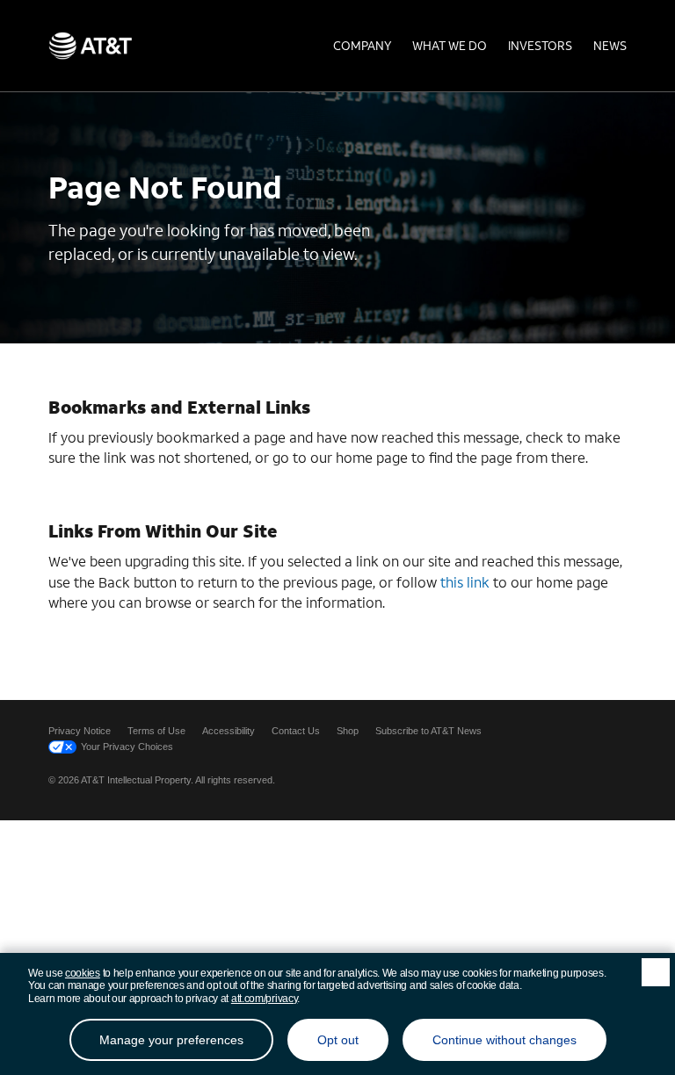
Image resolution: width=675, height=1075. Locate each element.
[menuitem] (362, 45)
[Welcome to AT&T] (90, 45)
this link (465, 582)
